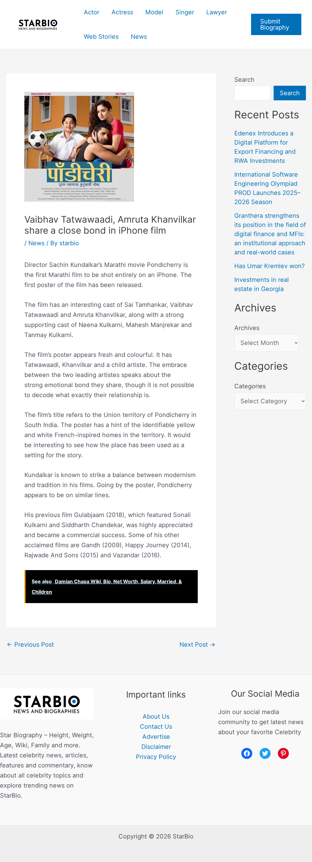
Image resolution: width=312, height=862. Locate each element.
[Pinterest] (283, 753)
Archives (246, 328)
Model (154, 12)
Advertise (156, 736)
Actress (122, 12)
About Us (156, 716)
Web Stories (101, 36)
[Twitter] (265, 753)
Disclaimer (156, 746)
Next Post (197, 644)
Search (244, 79)
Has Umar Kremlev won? (269, 266)
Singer (185, 12)
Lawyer (216, 12)
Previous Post (30, 644)
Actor (91, 12)
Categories (250, 386)
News (139, 36)
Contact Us (156, 726)
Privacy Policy (156, 756)
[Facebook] (246, 753)
